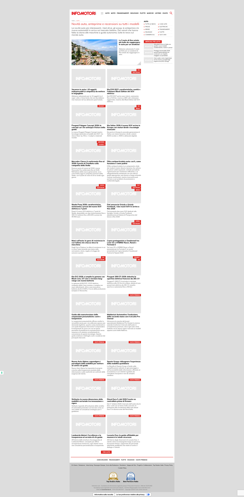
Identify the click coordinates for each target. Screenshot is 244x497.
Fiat (138, 185)
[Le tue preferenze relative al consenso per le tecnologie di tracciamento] (2, 373)
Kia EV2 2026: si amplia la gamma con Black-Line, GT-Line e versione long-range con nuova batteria (88, 279)
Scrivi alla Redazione (112, 465)
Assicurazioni (102, 460)
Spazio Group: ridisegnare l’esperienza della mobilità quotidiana (123, 363)
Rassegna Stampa (99, 465)
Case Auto (163, 24)
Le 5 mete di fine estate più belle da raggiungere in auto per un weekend (129, 42)
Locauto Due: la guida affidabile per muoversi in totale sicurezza (122, 436)
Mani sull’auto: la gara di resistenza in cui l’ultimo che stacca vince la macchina (88, 243)
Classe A (101, 144)
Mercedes (101, 142)
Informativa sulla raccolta (103, 494)
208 (139, 259)
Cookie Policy (122, 468)
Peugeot (101, 106)
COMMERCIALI (150, 34)
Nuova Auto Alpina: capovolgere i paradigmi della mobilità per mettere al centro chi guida (88, 364)
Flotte (143, 13)
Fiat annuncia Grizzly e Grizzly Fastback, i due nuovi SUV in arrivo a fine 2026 (123, 207)
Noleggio (134, 13)
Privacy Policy (168, 465)
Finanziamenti (123, 13)
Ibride (138, 108)
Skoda (102, 185)
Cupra (138, 221)
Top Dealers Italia (158, 465)
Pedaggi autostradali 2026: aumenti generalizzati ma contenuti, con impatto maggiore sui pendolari (162, 53)
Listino (158, 13)
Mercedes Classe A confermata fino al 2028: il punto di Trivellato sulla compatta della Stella (88, 163)
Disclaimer (123, 465)
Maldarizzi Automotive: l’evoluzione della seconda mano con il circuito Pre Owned (123, 317)
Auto (107, 13)
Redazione (82, 465)
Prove (147, 26)
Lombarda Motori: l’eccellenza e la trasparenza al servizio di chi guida (87, 436)
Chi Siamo (74, 465)
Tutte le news (150, 24)
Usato (165, 13)
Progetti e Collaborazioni (144, 465)
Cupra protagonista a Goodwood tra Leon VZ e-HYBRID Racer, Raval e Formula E (123, 243)
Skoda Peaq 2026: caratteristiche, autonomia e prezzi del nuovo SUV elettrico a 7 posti (86, 207)
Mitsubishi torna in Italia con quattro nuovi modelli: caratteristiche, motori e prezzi (163, 46)
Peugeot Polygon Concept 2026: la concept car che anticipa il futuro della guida (88, 127)
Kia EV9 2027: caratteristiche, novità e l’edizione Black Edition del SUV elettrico (123, 91)
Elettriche (136, 72)
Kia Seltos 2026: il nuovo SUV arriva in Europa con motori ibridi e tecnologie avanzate (123, 127)
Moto (113, 13)
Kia (139, 70)
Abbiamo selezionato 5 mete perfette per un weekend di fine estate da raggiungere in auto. (129, 51)
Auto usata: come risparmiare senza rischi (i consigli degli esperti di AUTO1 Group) (163, 60)
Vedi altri (106, 452)
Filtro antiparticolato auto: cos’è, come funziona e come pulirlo (124, 162)
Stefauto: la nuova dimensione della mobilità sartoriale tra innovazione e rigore (87, 401)
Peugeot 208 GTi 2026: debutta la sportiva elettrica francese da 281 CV (123, 278)
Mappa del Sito (131, 465)
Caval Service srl (106, 489)
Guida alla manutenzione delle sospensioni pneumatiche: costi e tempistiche (86, 317)
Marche (150, 13)
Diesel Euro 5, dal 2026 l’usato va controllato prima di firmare (121, 400)
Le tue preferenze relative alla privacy (130, 494)
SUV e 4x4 (163, 34)
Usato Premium (135, 295)
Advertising (89, 465)
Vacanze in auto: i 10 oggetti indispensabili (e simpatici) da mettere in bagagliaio (88, 91)
